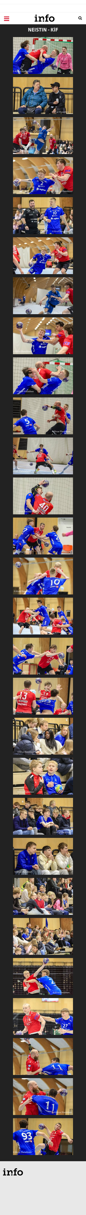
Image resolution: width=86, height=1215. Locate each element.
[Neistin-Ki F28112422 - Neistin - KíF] (43, 898)
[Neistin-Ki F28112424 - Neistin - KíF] (43, 978)
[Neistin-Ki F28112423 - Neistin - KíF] (43, 938)
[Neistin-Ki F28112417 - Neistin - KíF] (43, 618)
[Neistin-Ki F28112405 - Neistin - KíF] (43, 177)
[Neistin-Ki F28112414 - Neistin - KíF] (43, 578)
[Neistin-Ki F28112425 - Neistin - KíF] (43, 1018)
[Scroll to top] (75, 1204)
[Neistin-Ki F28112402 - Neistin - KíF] (43, 137)
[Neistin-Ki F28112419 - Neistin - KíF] (43, 778)
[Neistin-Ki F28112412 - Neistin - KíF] (43, 457)
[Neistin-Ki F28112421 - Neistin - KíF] (43, 858)
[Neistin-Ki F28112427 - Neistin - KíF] (43, 1098)
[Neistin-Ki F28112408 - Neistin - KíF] (43, 377)
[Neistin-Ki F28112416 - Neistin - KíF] (43, 698)
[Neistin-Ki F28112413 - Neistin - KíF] (43, 538)
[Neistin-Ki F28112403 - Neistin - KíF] (43, 97)
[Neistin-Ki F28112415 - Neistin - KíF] (43, 658)
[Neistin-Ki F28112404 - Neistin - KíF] (43, 217)
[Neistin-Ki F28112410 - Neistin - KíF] (43, 417)
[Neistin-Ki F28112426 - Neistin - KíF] (43, 1058)
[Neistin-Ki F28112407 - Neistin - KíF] (43, 337)
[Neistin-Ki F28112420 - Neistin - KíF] (43, 818)
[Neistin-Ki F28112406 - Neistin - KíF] (43, 257)
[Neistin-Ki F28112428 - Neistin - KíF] (43, 1138)
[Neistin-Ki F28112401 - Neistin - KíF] (43, 297)
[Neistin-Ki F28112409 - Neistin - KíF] (43, 57)
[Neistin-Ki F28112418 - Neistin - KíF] (43, 738)
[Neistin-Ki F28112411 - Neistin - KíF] (43, 498)
